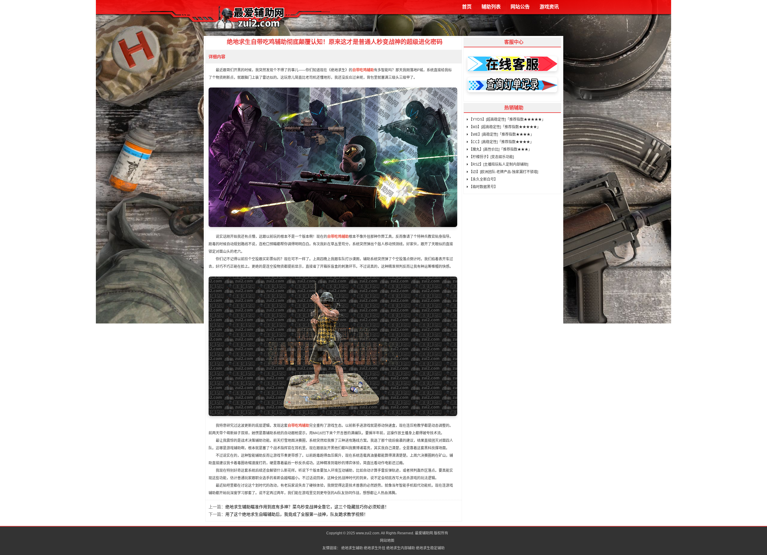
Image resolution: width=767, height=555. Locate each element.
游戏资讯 (549, 6)
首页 (467, 6)
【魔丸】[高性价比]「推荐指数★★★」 (500, 149)
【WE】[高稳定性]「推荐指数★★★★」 (501, 134)
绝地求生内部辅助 (400, 548)
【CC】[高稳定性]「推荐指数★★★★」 (501, 142)
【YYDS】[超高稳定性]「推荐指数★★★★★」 (506, 119)
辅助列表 (491, 6)
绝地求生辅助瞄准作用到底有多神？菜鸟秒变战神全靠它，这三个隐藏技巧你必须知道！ (307, 506)
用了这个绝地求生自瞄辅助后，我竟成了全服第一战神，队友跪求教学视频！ (296, 514)
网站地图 (387, 541)
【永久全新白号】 (483, 179)
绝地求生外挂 (374, 548)
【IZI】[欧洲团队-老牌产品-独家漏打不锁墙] (503, 172)
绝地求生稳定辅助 (430, 548)
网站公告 (520, 6)
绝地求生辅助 (352, 548)
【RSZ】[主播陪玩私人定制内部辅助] (498, 164)
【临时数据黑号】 (483, 187)
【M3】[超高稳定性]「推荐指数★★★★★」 (504, 127)
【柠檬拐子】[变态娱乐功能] (491, 157)
